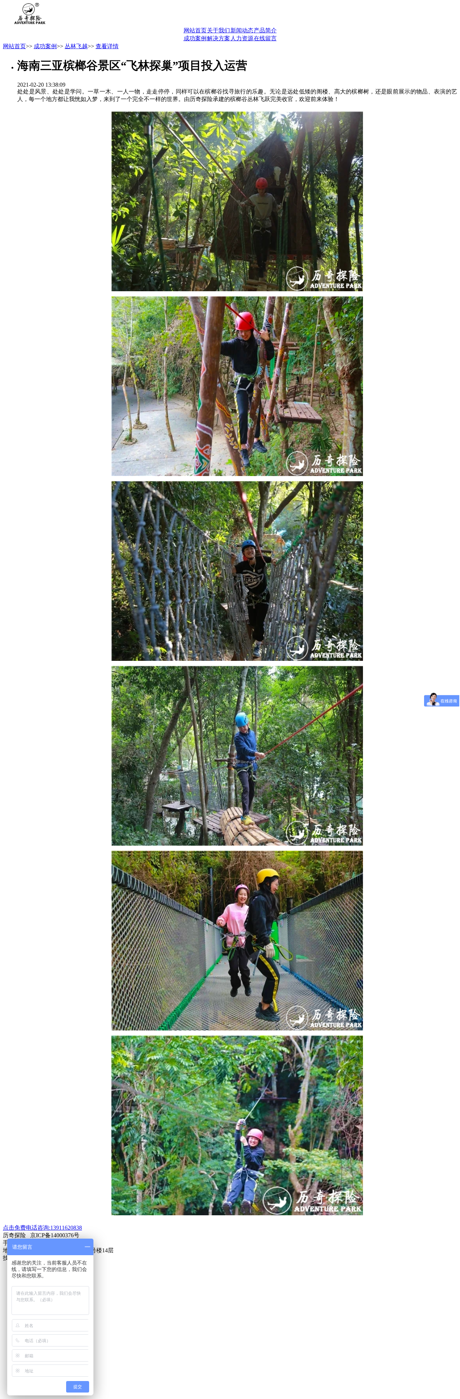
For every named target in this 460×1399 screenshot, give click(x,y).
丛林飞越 (76, 46)
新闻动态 (241, 30)
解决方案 (218, 38)
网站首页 (195, 30)
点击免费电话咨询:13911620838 (42, 1228)
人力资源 (241, 38)
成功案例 (195, 38)
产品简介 (265, 30)
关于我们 (218, 30)
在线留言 (265, 38)
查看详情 (107, 46)
